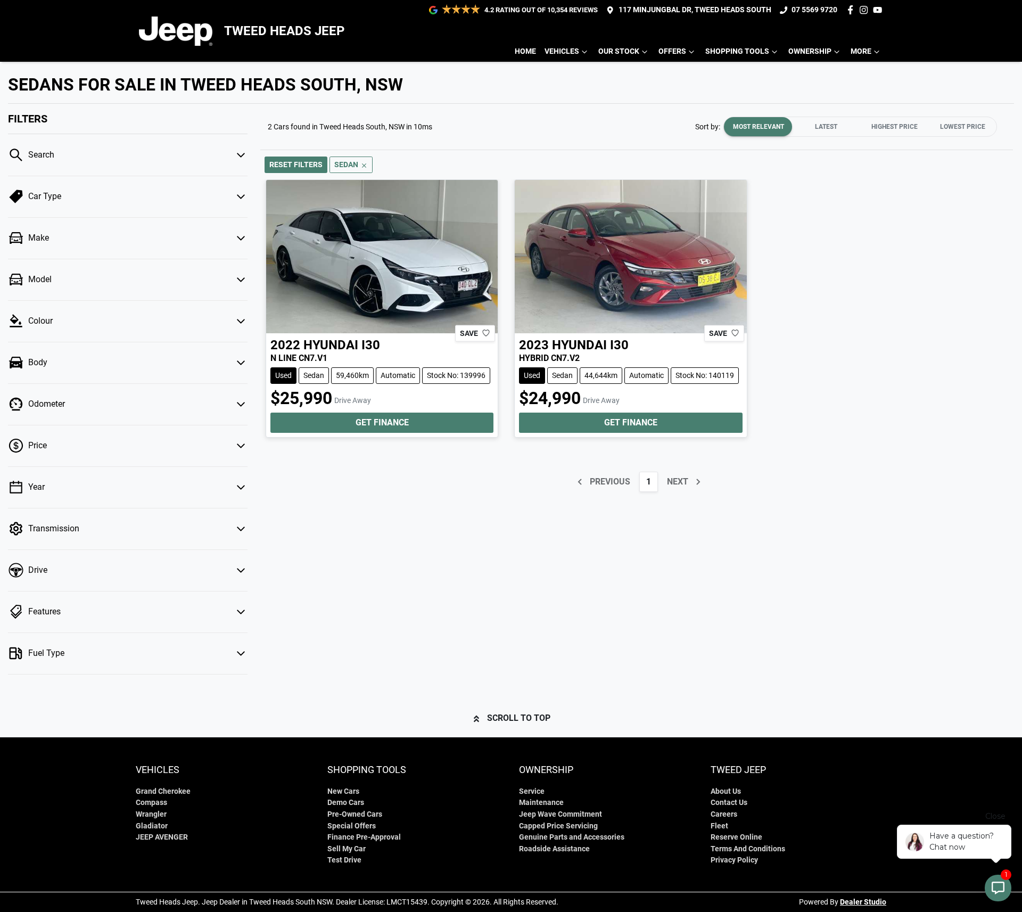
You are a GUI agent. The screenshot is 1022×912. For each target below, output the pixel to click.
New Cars (343, 791)
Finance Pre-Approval (364, 837)
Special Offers (351, 826)
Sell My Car (346, 848)
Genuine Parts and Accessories (571, 837)
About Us (726, 791)
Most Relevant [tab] (758, 126)
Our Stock (618, 51)
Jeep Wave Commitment (560, 814)
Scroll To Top (518, 718)
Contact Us (729, 802)
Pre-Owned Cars (354, 814)
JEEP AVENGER (162, 837)
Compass (151, 802)
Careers (724, 814)
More (861, 51)
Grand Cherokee (163, 791)
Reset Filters (296, 164)
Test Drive (344, 860)
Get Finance (382, 422)
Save (469, 332)
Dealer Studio (863, 902)
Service (532, 791)
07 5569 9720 (814, 9)
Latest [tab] (826, 126)
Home (525, 51)
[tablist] (860, 127)
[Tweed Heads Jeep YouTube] (879, 9)
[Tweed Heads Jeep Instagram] (865, 9)
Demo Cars (345, 802)
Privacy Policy (734, 860)
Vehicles (562, 51)
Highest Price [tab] (894, 126)
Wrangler (151, 814)
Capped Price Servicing (558, 826)
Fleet (719, 826)
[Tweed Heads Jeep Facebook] (852, 9)
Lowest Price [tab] (962, 126)
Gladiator (152, 826)
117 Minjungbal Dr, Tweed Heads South (695, 9)
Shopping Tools (737, 51)
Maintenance (541, 802)
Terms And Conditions (748, 848)
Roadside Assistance (554, 848)
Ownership (809, 51)
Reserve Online (736, 837)
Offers (672, 51)
